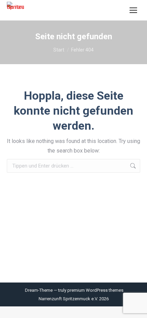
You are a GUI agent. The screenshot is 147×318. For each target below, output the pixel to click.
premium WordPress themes (95, 290)
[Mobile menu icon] (133, 10)
